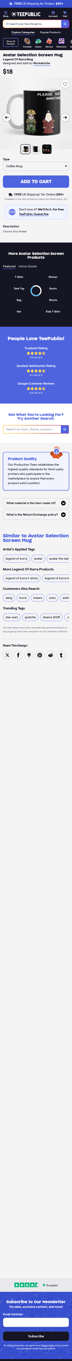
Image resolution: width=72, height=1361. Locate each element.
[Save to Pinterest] (39, 654)
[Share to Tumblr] (61, 654)
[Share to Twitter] (7, 654)
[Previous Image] (7, 117)
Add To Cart (36, 181)
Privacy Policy (47, 1345)
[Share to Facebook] (18, 654)
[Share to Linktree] (29, 654)
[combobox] (32, 24)
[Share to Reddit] (50, 654)
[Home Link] (26, 14)
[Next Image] (65, 117)
